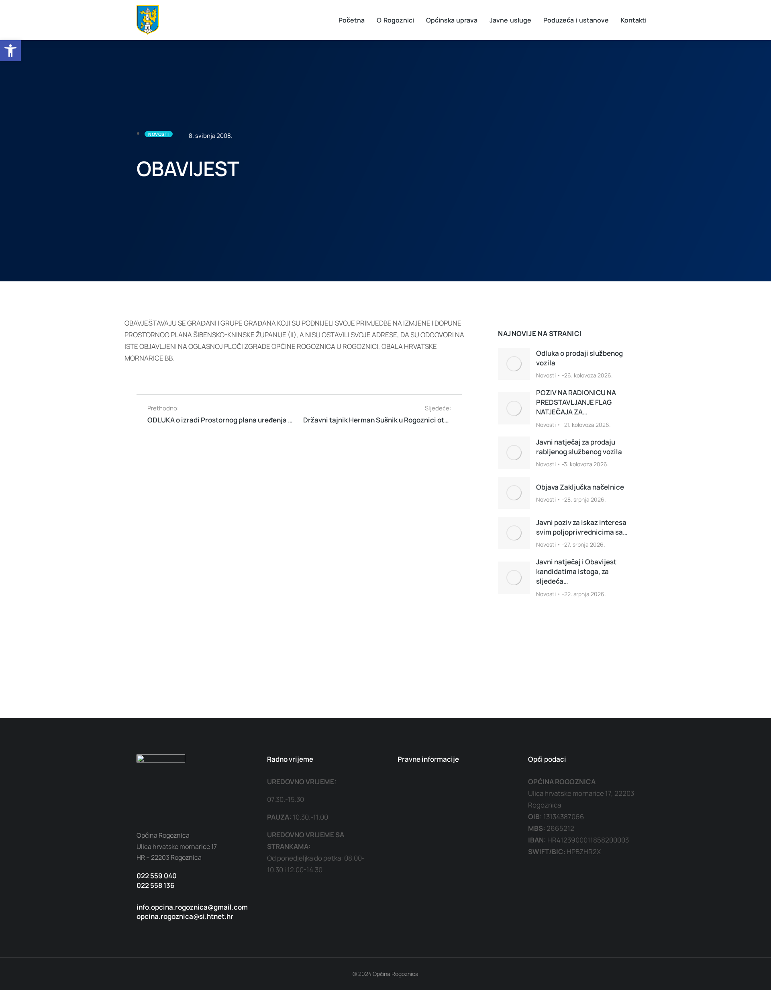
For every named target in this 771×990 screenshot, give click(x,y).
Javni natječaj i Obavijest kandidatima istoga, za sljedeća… (576, 571)
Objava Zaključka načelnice (580, 487)
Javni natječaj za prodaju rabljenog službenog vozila (579, 446)
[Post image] (514, 364)
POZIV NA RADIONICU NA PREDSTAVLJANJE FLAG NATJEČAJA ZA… (576, 402)
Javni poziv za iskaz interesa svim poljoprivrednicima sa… (582, 527)
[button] (10, 50)
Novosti (546, 375)
